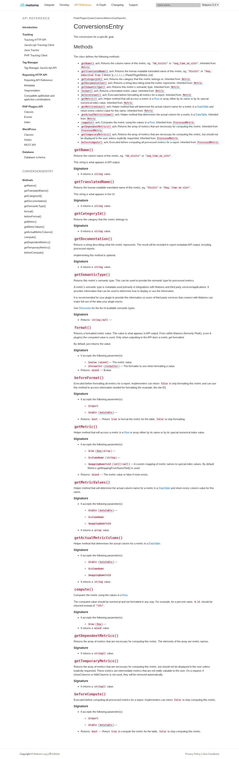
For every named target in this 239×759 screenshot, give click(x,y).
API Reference (82, 4)
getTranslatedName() (36, 190)
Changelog (117, 4)
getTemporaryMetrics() (37, 247)
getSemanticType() (35, 206)
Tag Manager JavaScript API (40, 67)
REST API (30, 144)
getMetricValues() (34, 226)
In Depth (101, 4)
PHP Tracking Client (35, 55)
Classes (29, 111)
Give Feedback (210, 754)
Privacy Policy (192, 754)
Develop (64, 4)
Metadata (29, 85)
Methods (27, 180)
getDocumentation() (35, 200)
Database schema (34, 157)
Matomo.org (40, 754)
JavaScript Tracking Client (39, 45)
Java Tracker (31, 50)
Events (28, 116)
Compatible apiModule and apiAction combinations (39, 97)
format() (28, 211)
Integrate (49, 4)
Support (133, 4)
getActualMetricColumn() (38, 232)
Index (27, 122)
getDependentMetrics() (37, 242)
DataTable (203, 106)
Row (156, 98)
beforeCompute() (34, 252)
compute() (30, 237)
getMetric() (30, 221)
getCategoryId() (33, 195)
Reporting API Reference (38, 80)
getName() (30, 185)
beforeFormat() (32, 216)
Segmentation (32, 90)
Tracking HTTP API (35, 39)
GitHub (55, 754)
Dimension (85, 308)
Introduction (29, 27)
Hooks (28, 139)
